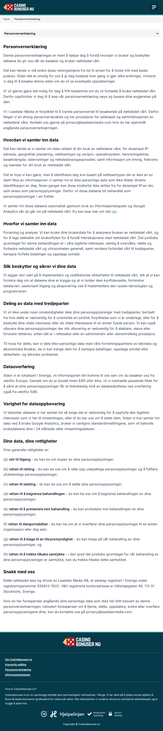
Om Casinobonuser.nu (18, 659)
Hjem (6, 19)
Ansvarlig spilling (15, 664)
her (114, 211)
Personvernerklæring (18, 669)
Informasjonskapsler (17, 674)
